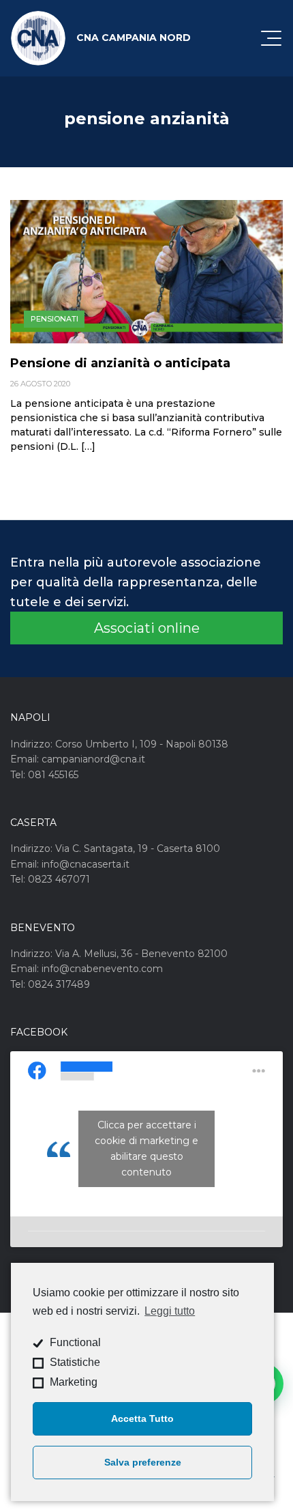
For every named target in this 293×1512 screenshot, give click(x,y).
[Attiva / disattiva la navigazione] (271, 38)
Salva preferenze (142, 1462)
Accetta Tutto (142, 1418)
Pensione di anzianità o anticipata (120, 363)
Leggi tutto (169, 1311)
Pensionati (54, 319)
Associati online (147, 628)
